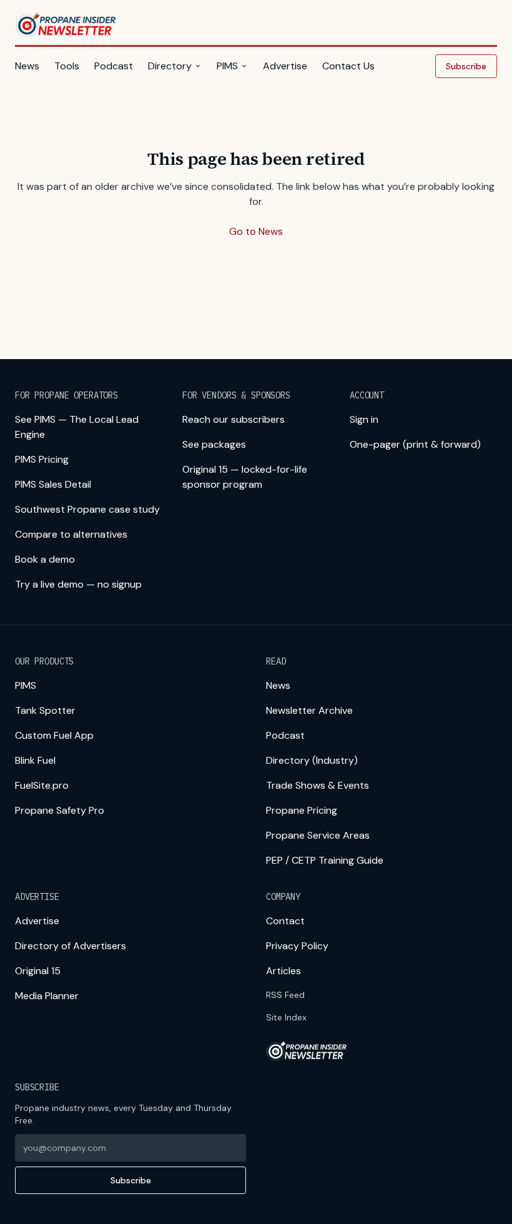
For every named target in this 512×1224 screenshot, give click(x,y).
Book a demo (45, 559)
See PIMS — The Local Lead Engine (77, 427)
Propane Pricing (301, 810)
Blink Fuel (35, 760)
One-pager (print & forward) (415, 444)
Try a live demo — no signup (78, 584)
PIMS (227, 65)
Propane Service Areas (318, 835)
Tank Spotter (45, 710)
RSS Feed (285, 994)
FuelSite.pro (42, 785)
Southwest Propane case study (87, 509)
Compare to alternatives (71, 534)
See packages (214, 444)
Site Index (286, 1017)
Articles (283, 970)
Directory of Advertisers (70, 945)
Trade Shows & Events (317, 785)
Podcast (113, 65)
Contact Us (348, 65)
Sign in (364, 419)
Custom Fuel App (54, 735)
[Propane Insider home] (66, 24)
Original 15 (38, 970)
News (27, 65)
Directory (170, 65)
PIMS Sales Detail (53, 484)
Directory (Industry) (312, 760)
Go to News (256, 231)
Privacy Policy (297, 945)
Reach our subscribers (233, 419)
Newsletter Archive (309, 710)
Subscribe (466, 66)
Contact (285, 920)
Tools (66, 65)
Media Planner (47, 995)
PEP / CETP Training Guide (324, 860)
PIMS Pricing (42, 459)
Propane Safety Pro (59, 810)
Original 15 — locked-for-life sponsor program (244, 477)
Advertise (285, 65)
